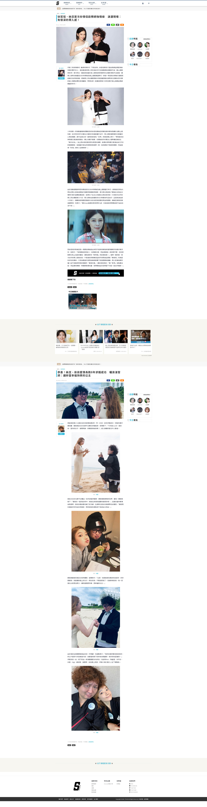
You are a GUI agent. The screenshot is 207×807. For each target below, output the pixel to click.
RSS (132, 784)
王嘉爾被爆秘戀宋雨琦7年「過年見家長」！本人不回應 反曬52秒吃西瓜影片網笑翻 (82, 8)
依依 (69, 745)
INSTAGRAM (134, 792)
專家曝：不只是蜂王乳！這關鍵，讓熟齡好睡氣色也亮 (66, 346)
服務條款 (84, 799)
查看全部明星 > (147, 39)
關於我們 (61, 799)
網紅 (93, 786)
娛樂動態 (63, 13)
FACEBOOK (134, 786)
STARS (103, 3)
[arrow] (57, 3)
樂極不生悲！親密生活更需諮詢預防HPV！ (140, 346)
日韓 (93, 788)
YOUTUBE (133, 790)
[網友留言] (122, 25)
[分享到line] (113, 25)
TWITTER (133, 788)
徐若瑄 (70, 287)
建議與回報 (77, 799)
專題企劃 (94, 790)
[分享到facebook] (108, 25)
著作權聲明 (90, 799)
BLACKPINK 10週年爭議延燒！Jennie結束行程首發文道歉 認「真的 (90, 347)
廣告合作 (72, 799)
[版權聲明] (91, 283)
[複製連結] (117, 25)
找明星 (118, 784)
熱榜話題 (94, 792)
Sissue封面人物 (108, 784)
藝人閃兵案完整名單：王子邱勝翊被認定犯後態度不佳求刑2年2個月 (115, 346)
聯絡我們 (66, 799)
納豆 (75, 287)
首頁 (58, 13)
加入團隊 (96, 799)
